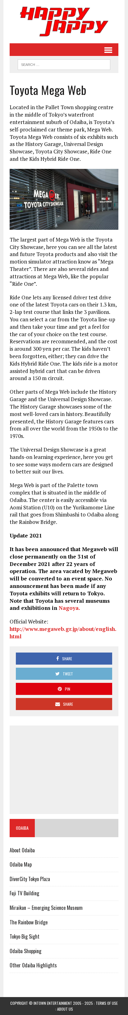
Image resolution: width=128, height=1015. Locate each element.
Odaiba (22, 827)
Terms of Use (107, 1003)
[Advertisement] (64, 769)
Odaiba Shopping (25, 951)
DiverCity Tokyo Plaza (30, 879)
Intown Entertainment (53, 1003)
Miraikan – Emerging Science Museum (46, 907)
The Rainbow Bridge (29, 922)
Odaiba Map (21, 864)
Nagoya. (69, 607)
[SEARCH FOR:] (64, 63)
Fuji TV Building (24, 893)
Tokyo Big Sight (24, 936)
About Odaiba (22, 850)
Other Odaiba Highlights (33, 965)
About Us (65, 1009)
